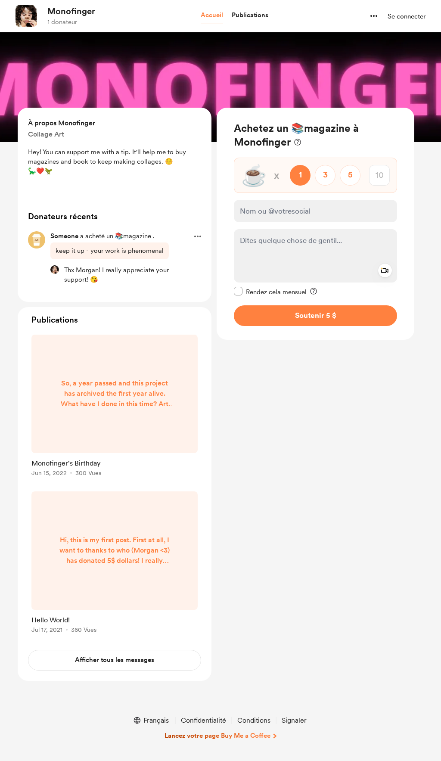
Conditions (253, 720)
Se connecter (406, 16)
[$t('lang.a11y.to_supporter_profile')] (54, 269)
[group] (114, 407)
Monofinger (71, 11)
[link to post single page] (114, 407)
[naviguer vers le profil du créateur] (26, 16)
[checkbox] (270, 291)
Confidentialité (203, 720)
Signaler (294, 720)
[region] (315, 224)
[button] (212, 15)
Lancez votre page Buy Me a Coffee (217, 735)
